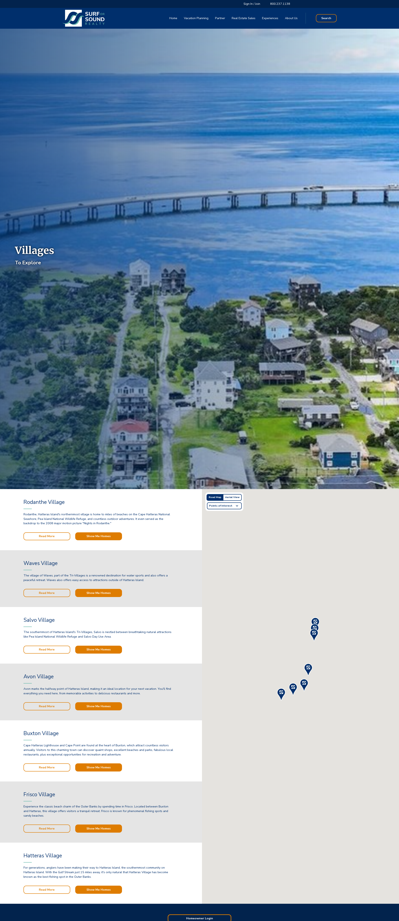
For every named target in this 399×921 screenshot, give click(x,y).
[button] (314, 635)
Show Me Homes (98, 536)
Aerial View (232, 497)
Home (173, 18)
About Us (291, 18)
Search (326, 18)
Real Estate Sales (243, 18)
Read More (47, 536)
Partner (220, 18)
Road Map (215, 497)
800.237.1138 (280, 4)
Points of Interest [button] (220, 505)
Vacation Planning (196, 18)
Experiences (270, 18)
